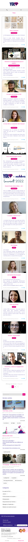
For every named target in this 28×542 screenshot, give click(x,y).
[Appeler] (7, 9)
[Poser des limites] (14, 296)
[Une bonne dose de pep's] (14, 267)
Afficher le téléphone (8, 525)
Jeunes (4, 494)
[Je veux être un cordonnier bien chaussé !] (14, 116)
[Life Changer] (14, 237)
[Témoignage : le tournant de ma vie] (14, 458)
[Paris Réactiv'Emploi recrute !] (14, 148)
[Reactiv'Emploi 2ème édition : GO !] (14, 178)
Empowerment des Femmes (9, 501)
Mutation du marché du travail (9, 507)
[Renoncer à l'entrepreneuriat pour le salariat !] (14, 54)
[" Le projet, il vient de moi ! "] (14, 208)
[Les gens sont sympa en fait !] (14, 86)
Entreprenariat (6, 499)
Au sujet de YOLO (6, 491)
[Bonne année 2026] (14, 429)
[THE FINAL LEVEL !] (14, 405)
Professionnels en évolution (9, 496)
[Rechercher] (24, 394)
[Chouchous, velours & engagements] (14, 359)
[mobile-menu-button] (21, 10)
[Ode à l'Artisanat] (14, 22)
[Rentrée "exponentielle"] (14, 327)
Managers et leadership (8, 504)
